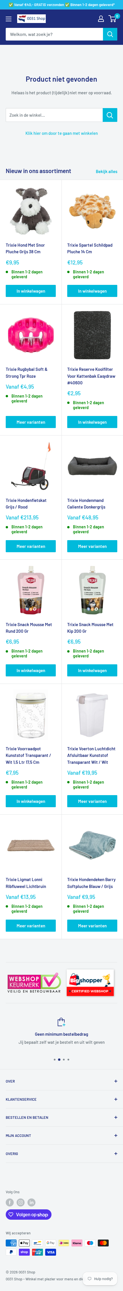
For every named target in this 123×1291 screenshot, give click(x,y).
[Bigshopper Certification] (90, 967)
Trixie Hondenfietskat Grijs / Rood (26, 503)
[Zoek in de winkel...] (110, 115)
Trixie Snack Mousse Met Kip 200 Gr (90, 628)
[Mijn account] (101, 19)
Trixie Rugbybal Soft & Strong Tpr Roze (26, 372)
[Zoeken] (110, 34)
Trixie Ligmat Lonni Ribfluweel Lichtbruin (26, 883)
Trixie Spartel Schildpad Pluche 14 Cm (89, 248)
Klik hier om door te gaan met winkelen (61, 133)
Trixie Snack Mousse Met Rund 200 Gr (29, 628)
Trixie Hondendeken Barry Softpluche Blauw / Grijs (91, 883)
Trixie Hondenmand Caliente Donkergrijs (86, 503)
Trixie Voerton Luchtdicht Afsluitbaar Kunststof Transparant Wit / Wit (91, 755)
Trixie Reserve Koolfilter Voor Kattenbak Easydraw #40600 (91, 376)
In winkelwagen (31, 291)
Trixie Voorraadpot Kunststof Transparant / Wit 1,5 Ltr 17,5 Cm (28, 755)
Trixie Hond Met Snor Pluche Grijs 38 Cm (25, 248)
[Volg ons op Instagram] (21, 1202)
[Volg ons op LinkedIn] (31, 1202)
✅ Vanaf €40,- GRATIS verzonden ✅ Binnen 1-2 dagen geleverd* (62, 4)
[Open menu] (8, 19)
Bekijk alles (106, 171)
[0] (112, 18)
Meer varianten (31, 422)
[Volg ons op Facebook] (10, 1202)
